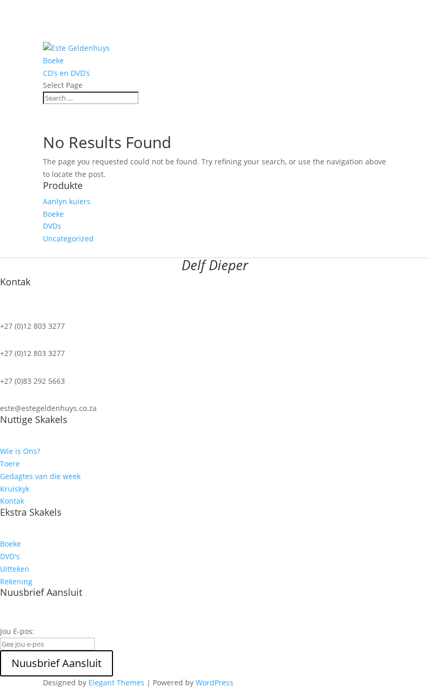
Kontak (12, 501)
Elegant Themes (116, 682)
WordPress (214, 682)
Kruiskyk (14, 489)
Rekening (16, 581)
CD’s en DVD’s (66, 73)
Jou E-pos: (17, 631)
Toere (10, 464)
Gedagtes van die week (40, 476)
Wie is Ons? (20, 451)
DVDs (52, 226)
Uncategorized (68, 238)
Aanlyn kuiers (67, 201)
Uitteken (14, 569)
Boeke (53, 60)
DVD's (10, 556)
